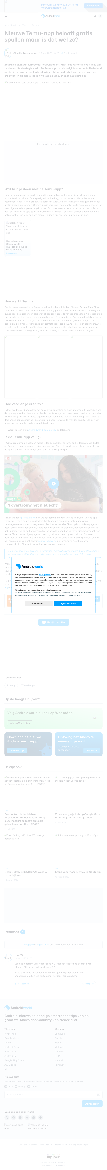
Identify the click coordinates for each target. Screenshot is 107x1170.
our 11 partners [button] (45, 575)
